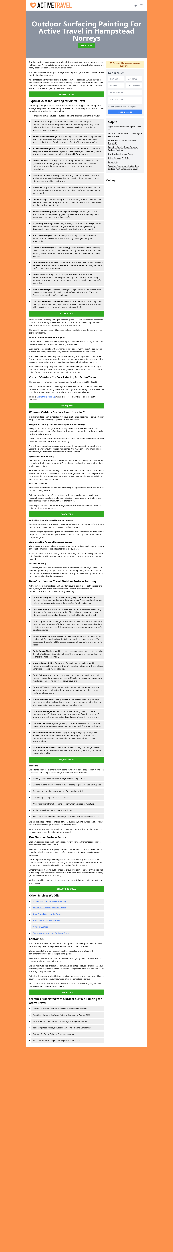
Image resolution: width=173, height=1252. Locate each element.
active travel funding (46, 396)
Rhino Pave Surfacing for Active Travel (49, 907)
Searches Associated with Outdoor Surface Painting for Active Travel (123, 167)
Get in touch (86, 45)
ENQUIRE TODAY (66, 759)
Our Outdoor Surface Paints (120, 154)
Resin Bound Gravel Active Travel (47, 914)
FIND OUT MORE (66, 94)
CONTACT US (67, 514)
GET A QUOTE (67, 405)
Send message (125, 112)
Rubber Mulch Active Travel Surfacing (49, 901)
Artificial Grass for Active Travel (46, 920)
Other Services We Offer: (119, 158)
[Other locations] (135, 5)
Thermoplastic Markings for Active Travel (51, 933)
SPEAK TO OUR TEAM (66, 889)
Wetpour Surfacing (41, 927)
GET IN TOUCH (66, 313)
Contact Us (113, 162)
